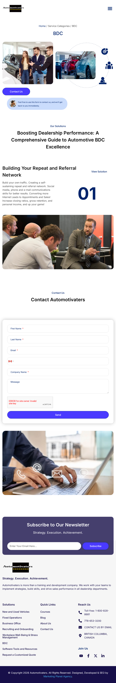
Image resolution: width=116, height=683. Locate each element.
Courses (45, 611)
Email (13, 350)
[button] (110, 8)
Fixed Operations (12, 617)
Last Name (16, 339)
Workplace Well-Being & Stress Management (20, 636)
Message (15, 382)
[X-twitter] (96, 656)
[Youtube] (81, 656)
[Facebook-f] (88, 656)
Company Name (19, 372)
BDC (5, 643)
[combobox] (10, 361)
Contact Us (46, 629)
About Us (45, 623)
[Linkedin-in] (103, 656)
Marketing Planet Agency (58, 676)
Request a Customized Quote (19, 654)
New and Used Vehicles (15, 611)
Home (42, 25)
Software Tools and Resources (19, 648)
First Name (16, 329)
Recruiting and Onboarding (17, 629)
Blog (43, 617)
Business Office (11, 623)
